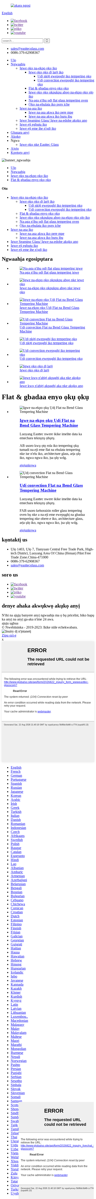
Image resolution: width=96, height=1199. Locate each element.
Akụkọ (16, 136)
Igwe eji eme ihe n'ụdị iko (38, 128)
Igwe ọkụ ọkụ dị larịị (34, 370)
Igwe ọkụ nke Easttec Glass (39, 144)
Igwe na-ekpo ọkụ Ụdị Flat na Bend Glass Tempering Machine (49, 423)
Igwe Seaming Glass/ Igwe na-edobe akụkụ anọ (53, 120)
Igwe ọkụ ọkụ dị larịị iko (46, 72)
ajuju (23, 465)
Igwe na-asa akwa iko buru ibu (50, 116)
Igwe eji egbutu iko (33, 124)
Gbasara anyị (20, 132)
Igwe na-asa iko (31, 108)
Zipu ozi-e (9, 635)
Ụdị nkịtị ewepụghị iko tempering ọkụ (64, 76)
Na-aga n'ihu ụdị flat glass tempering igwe (49, 272)
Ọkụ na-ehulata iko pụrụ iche (49, 104)
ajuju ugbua (10, 623)
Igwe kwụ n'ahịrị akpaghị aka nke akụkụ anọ (51, 386)
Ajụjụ (15, 148)
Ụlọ (13, 60)
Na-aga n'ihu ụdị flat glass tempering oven (58, 100)
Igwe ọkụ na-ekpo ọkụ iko (38, 68)
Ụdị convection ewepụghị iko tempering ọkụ (60, 209)
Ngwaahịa (18, 64)
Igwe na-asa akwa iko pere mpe (51, 112)
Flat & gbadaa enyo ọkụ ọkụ (49, 88)
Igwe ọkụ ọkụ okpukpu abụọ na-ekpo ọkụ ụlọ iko (55, 217)
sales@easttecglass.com (27, 48)
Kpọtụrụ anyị (20, 152)
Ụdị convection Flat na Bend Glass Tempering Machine (51, 488)
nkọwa (31, 465)
